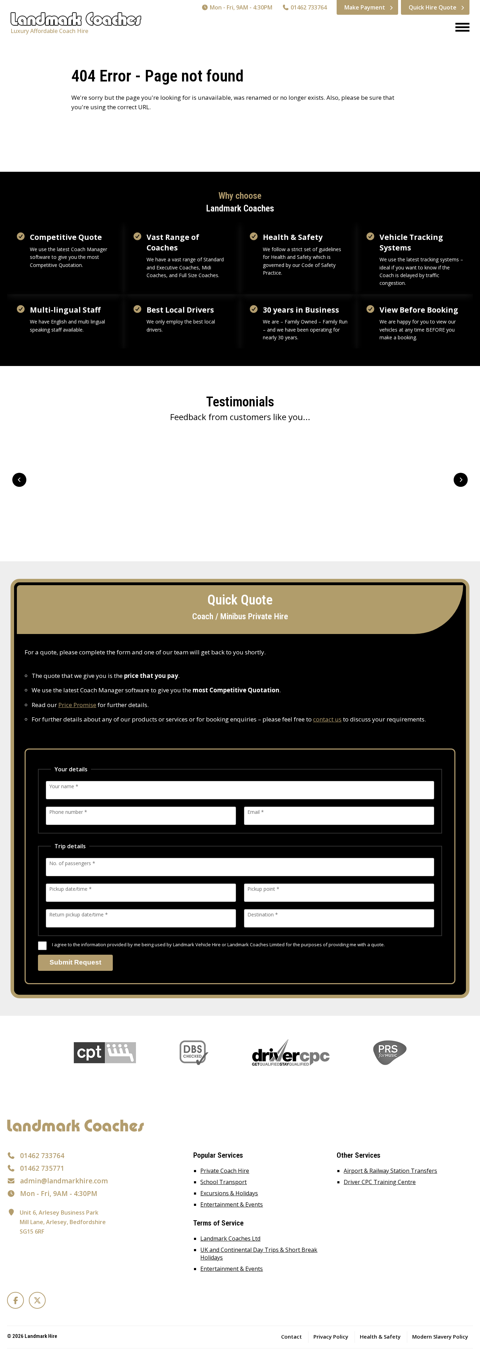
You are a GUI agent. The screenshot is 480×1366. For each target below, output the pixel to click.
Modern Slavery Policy (440, 1336)
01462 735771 (42, 1168)
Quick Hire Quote (432, 7)
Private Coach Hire (224, 1171)
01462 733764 (308, 7)
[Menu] (459, 28)
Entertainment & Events (231, 1204)
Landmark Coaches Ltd (230, 1238)
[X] (37, 1300)
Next (461, 480)
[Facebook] (15, 1300)
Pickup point (263, 888)
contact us (327, 719)
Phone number (68, 812)
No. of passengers (72, 863)
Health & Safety (380, 1336)
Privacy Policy (330, 1336)
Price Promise (77, 705)
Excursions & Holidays (229, 1193)
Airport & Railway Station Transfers (390, 1171)
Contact (291, 1336)
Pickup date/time (70, 888)
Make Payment (364, 7)
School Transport (223, 1182)
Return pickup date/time (78, 914)
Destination (262, 914)
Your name (63, 786)
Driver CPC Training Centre (380, 1182)
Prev (19, 480)
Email (255, 812)
